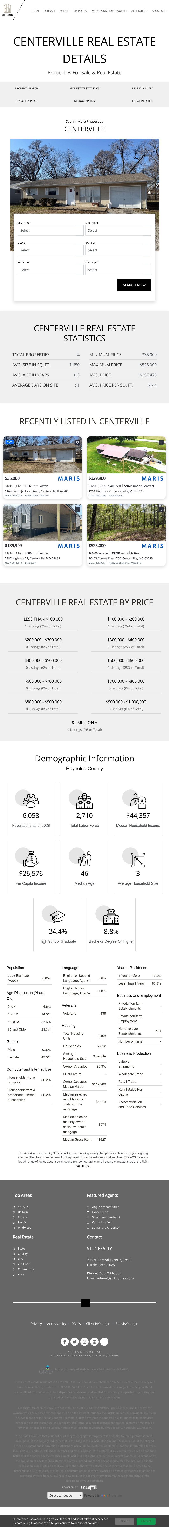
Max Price (92, 223)
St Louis (23, 1207)
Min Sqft (23, 262)
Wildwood (25, 1227)
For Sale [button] (49, 11)
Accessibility (56, 1323)
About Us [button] (158, 11)
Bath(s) (90, 242)
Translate (115, 1495)
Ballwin (23, 1212)
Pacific (22, 1222)
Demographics (84, 101)
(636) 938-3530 (110, 1273)
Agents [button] (64, 11)
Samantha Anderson (106, 1227)
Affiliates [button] (138, 11)
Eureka (22, 1217)
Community (26, 1269)
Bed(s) (22, 242)
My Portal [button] (81, 11)
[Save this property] (77, 442)
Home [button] (36, 11)
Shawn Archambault (106, 1217)
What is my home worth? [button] (109, 11)
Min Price (24, 223)
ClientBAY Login (98, 1323)
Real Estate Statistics (84, 88)
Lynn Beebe (100, 1212)
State (21, 1248)
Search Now (134, 285)
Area (21, 1274)
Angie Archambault (105, 1207)
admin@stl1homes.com (115, 1278)
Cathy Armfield (102, 1222)
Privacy (36, 1323)
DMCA (76, 1323)
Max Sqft (91, 262)
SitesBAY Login (127, 1323)
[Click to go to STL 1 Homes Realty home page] (7, 10)
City (20, 1259)
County (23, 1254)
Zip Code (24, 1264)
